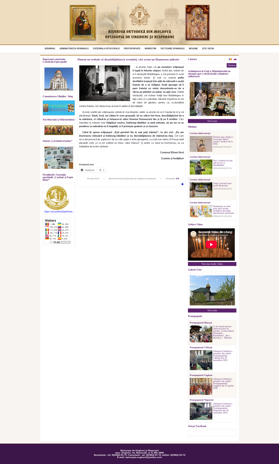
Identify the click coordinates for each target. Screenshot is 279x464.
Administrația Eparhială (74, 48)
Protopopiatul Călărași (201, 348)
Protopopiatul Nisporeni (201, 400)
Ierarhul (50, 48)
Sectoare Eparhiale (172, 48)
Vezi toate (212, 121)
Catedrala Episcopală (106, 48)
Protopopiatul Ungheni (201, 375)
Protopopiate (132, 48)
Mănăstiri (150, 48)
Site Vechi (208, 48)
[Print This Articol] (182, 184)
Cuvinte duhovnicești (200, 133)
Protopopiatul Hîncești (201, 323)
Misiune (193, 48)
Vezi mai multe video (212, 264)
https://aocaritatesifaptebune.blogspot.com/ (58, 211)
